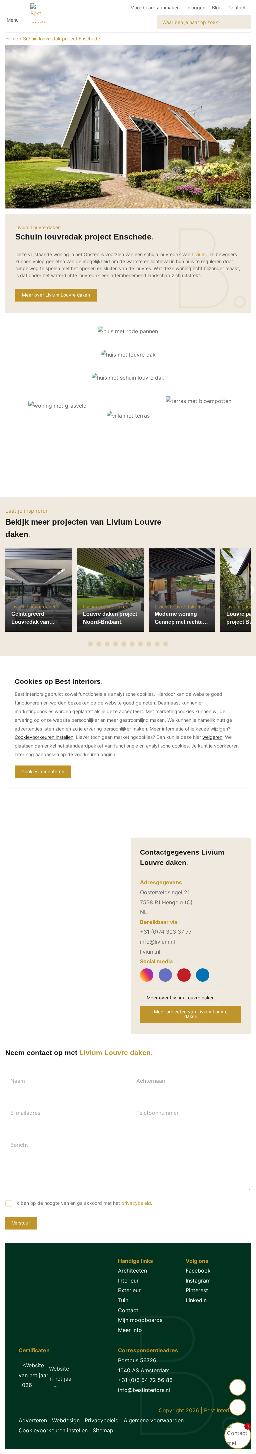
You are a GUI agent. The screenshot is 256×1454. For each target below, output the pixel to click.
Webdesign (66, 1420)
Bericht (19, 1144)
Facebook (198, 1270)
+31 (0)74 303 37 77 (166, 931)
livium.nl (150, 951)
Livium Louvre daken (38, 227)
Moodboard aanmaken (155, 7)
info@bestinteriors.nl (144, 1390)
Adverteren (33, 1420)
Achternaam (151, 1080)
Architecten (132, 1270)
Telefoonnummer (157, 1112)
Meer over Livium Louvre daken (56, 295)
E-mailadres (25, 1112)
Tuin (123, 1300)
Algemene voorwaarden (154, 1420)
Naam (17, 1080)
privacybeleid (136, 1203)
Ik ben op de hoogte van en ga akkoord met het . (83, 1203)
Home (11, 38)
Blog (217, 7)
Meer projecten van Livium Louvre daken (191, 1014)
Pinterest (197, 1290)
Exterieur (129, 1290)
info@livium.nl (157, 941)
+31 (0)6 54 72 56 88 (145, 1380)
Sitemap (103, 1430)
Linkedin (196, 1300)
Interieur (128, 1280)
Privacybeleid (102, 1420)
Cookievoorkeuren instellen (53, 1430)
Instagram (198, 1280)
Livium (199, 254)
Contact (237, 7)
